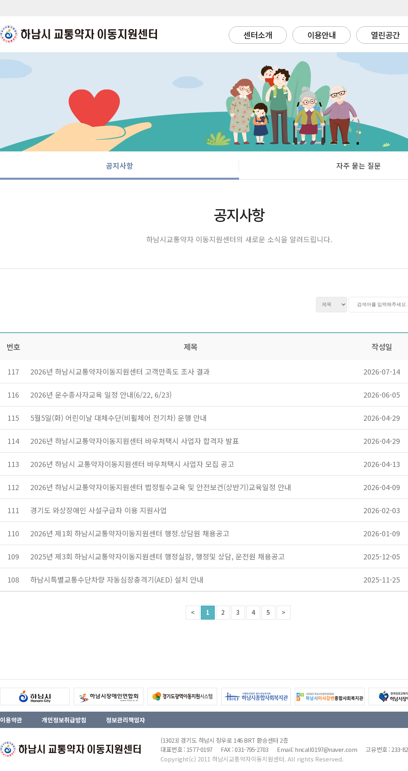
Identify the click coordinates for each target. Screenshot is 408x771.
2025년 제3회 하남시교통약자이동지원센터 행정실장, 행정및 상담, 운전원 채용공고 (157, 556)
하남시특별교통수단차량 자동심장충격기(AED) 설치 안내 (117, 579)
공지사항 (119, 165)
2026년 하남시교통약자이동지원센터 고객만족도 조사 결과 (120, 371)
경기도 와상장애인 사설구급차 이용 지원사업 (98, 510)
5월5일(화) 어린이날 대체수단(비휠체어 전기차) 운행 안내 (118, 417)
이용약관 (11, 720)
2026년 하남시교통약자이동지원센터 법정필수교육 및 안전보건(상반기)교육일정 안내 (160, 487)
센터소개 (257, 35)
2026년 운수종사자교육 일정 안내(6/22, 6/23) (101, 394)
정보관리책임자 (125, 720)
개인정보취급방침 (64, 720)
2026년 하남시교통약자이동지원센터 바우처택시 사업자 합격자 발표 (134, 441)
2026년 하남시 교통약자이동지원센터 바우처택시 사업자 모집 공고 (132, 464)
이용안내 (321, 35)
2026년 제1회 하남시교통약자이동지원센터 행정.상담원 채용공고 (130, 533)
